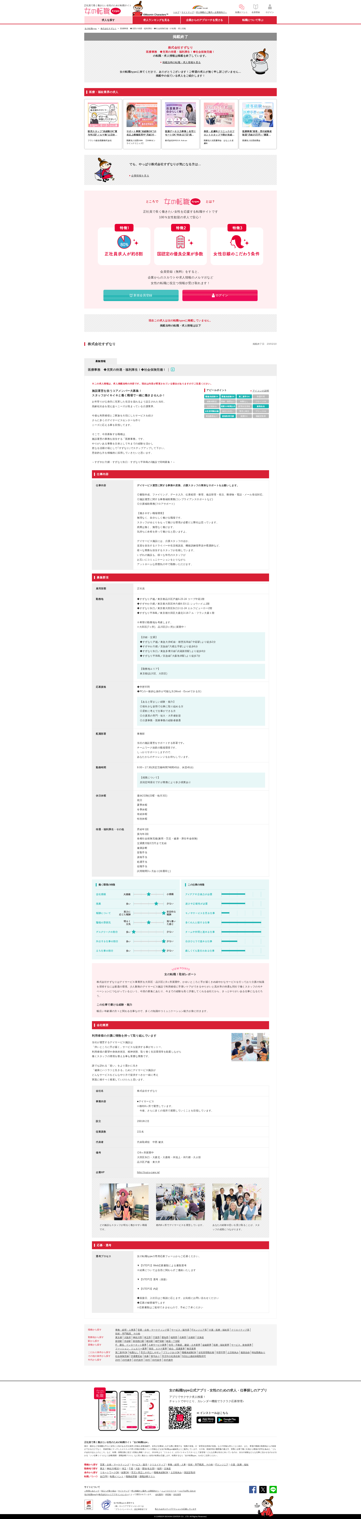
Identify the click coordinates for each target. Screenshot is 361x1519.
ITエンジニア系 (199, 1330)
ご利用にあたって (91, 1491)
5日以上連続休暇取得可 (194, 1356)
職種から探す (91, 1464)
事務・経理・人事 (177, 1464)
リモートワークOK (109, 1472)
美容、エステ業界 (158, 1348)
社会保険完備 (122, 1356)
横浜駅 (149, 1341)
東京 (102, 1468)
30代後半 (168, 1360)
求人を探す (108, 19)
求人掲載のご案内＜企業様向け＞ (211, 12)
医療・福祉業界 (221, 1345)
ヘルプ (176, 12)
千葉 (131, 1468)
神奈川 (110, 1468)
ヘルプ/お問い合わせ (187, 1491)
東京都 (118, 1337)
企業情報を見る (140, 175)
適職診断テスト (147, 1476)
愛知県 (165, 1337)
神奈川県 (137, 1337)
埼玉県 (147, 1337)
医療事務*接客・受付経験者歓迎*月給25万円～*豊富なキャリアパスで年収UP (257, 133)
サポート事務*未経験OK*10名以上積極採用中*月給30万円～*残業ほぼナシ (141, 133)
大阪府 (127, 1337)
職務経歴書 (131, 1476)
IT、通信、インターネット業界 (130, 1345)
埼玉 (124, 1468)
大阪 (137, 1468)
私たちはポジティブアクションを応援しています (175, 1509)
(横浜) (117, 1468)
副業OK (125, 1472)
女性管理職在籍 (206, 1352)
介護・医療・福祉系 (219, 1330)
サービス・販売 (139, 1464)
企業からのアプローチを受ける (204, 19)
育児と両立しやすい (151, 1352)
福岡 (159, 1468)
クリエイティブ (157, 1464)
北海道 (200, 1337)
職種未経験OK (189, 1352)
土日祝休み (233, 1352)
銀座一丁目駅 (173, 1341)
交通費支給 (136, 1356)
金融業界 (206, 1345)
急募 (146, 1356)
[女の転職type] (90, 1494)
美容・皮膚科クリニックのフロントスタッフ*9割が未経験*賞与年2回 (219, 133)
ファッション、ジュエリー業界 (131, 1348)
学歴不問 (220, 1352)
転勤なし (134, 1352)
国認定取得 (189, 1472)
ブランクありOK (171, 1352)
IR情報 (168, 1494)
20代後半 (127, 1360)
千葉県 (156, 1337)
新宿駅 (118, 1341)
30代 (147, 1360)
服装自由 (245, 1352)
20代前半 (138, 1360)
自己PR (104, 1476)
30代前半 (157, 1360)
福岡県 (174, 1337)
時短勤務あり (258, 1352)
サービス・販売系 (180, 1330)
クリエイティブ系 (240, 1330)
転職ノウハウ (91, 1476)
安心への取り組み (108, 1491)
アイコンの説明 (261, 390)
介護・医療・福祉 (240, 1464)
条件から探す (91, 1472)
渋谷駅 (127, 1341)
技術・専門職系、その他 (127, 1333)
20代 (117, 1360)
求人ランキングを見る (156, 19)
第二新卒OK (121, 1352)
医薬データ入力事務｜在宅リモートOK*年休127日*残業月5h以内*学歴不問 (180, 133)
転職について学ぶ (252, 19)
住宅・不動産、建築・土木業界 (184, 1345)
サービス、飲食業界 (241, 1345)
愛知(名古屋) (148, 1468)
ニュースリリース (168, 1491)
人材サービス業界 (158, 1345)
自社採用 (177, 1494)
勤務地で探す (91, 1468)
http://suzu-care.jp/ (148, 1172)
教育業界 (191, 1348)
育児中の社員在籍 (171, 1356)
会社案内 (159, 1494)
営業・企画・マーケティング (114, 1464)
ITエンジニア (221, 1464)
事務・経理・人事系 (125, 1330)
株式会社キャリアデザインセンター (114, 1494)
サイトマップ (187, 12)
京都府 (191, 1337)
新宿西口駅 (138, 1341)
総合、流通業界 (177, 1348)
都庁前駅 (159, 1341)
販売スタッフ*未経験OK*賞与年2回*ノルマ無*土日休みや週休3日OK (102, 133)
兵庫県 (182, 1337)
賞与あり (155, 1356)
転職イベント (117, 1476)
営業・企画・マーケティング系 (153, 1330)
